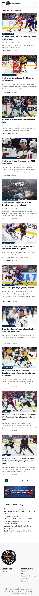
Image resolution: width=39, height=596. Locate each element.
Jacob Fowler (7, 367)
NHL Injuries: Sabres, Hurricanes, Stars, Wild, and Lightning (18, 162)
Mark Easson (6, 50)
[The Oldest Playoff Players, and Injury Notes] (19, 275)
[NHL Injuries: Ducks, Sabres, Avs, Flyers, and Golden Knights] (19, 65)
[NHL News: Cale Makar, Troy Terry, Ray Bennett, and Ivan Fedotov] (19, 23)
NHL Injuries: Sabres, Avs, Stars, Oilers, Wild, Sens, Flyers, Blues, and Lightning (18, 247)
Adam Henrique (8, 243)
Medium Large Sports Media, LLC (18, 589)
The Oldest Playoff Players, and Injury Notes (18, 288)
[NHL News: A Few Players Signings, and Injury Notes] (19, 106)
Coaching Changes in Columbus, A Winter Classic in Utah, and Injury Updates (16, 203)
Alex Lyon (6, 411)
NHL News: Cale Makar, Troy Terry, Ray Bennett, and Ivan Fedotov (19, 38)
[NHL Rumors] (13, 3)
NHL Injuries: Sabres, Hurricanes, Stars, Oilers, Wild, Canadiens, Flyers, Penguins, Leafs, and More (19, 417)
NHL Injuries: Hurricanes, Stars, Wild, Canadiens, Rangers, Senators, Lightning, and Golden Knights (18, 373)
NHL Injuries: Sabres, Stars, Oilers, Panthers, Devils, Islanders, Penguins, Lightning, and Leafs (18, 461)
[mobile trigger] (4, 3)
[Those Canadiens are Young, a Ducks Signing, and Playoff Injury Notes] (19, 316)
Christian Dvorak (9, 75)
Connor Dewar (8, 116)
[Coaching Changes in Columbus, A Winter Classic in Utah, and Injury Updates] (19, 189)
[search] (29, 3)
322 (22, 480)
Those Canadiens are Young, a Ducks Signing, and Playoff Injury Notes (18, 330)
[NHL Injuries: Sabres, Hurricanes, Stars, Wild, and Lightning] (19, 148)
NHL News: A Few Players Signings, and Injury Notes (18, 121)
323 (27, 480)
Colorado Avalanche (10, 199)
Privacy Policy (23, 593)
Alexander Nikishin (9, 158)
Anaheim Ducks (8, 33)
